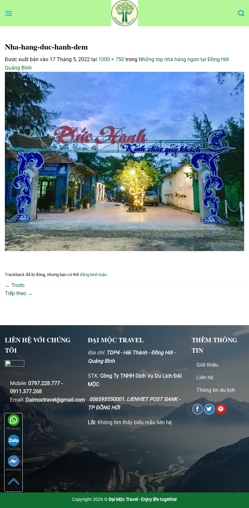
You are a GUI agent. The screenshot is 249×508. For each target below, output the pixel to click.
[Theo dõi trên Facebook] (197, 409)
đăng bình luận (93, 274)
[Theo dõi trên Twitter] (209, 409)
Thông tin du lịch (215, 390)
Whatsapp (13, 428)
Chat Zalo (13, 448)
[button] (9, 13)
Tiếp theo (19, 293)
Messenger (13, 469)
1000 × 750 (111, 59)
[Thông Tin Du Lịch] (124, 13)
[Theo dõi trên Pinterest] (221, 409)
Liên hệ (204, 377)
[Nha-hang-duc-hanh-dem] (124, 161)
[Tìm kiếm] (241, 13)
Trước (15, 285)
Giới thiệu (207, 365)
